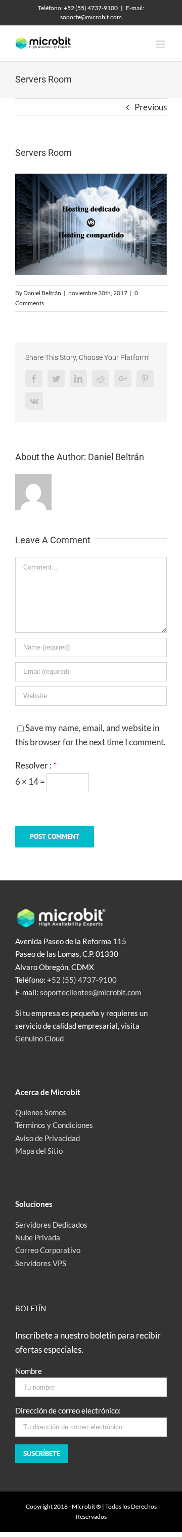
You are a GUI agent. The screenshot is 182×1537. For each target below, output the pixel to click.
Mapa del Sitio (39, 1150)
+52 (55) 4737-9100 (82, 979)
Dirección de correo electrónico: (68, 1410)
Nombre (28, 1371)
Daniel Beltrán (42, 293)
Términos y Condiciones (54, 1124)
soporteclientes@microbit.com (90, 992)
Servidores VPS (40, 1263)
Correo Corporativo (47, 1250)
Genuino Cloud (39, 1038)
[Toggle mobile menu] (161, 44)
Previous (150, 107)
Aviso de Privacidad (47, 1138)
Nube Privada (37, 1237)
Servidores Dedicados (51, 1224)
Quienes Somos (40, 1112)
